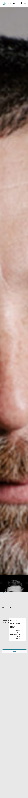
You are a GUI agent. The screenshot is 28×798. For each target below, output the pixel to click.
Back (4, 593)
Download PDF (6, 607)
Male (17, 620)
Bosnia (18, 623)
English (18, 636)
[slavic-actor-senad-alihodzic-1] (14, 583)
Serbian (18, 638)
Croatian (18, 634)
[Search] (21, 3)
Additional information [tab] (5, 621)
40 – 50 (18, 627)
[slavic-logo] (9, 2)
